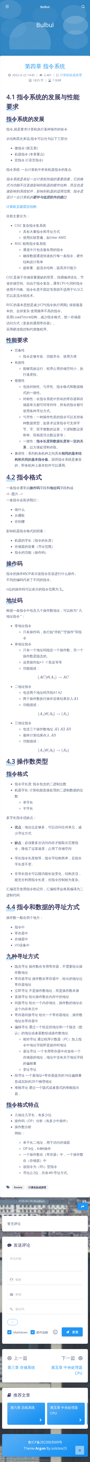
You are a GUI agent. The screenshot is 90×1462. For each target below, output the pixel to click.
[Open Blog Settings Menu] (79, 1450)
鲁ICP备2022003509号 (45, 1442)
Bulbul (45, 7)
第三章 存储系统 (21, 1367)
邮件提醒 (42, 1332)
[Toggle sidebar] (7, 6)
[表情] (55, 1332)
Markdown (20, 1332)
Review (18, 1187)
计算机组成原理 (71, 75)
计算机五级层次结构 (21, 206)
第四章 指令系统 (45, 66)
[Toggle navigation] (83, 6)
